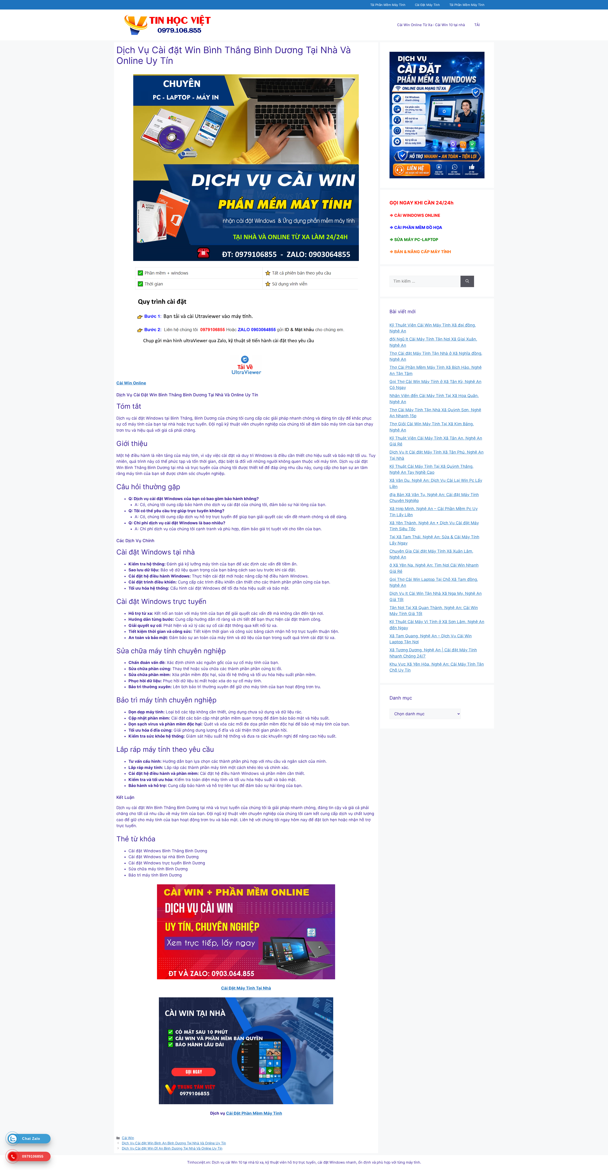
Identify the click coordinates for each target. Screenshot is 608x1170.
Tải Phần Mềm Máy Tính (387, 5)
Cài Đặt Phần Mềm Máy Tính (254, 1113)
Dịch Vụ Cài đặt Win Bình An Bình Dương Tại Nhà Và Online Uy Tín (174, 1143)
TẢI (477, 25)
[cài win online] (246, 364)
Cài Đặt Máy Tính (427, 5)
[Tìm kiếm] (467, 281)
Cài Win (128, 1138)
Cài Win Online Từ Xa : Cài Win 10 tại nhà (431, 25)
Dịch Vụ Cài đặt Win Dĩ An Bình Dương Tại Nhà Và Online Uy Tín (172, 1148)
